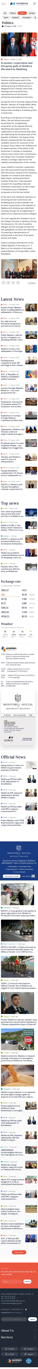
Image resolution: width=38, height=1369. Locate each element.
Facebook (3, 282)
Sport (6, 17)
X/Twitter (13, 282)
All (5, 13)
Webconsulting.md (16, 1312)
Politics (7, 23)
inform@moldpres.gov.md (14, 1303)
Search (32, 1319)
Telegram (18, 282)
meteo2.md (20, 627)
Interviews (26, 17)
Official (12, 13)
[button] (33, 518)
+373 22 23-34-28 (9, 1296)
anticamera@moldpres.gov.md (15, 1301)
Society (32, 13)
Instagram (8, 282)
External (15, 17)
